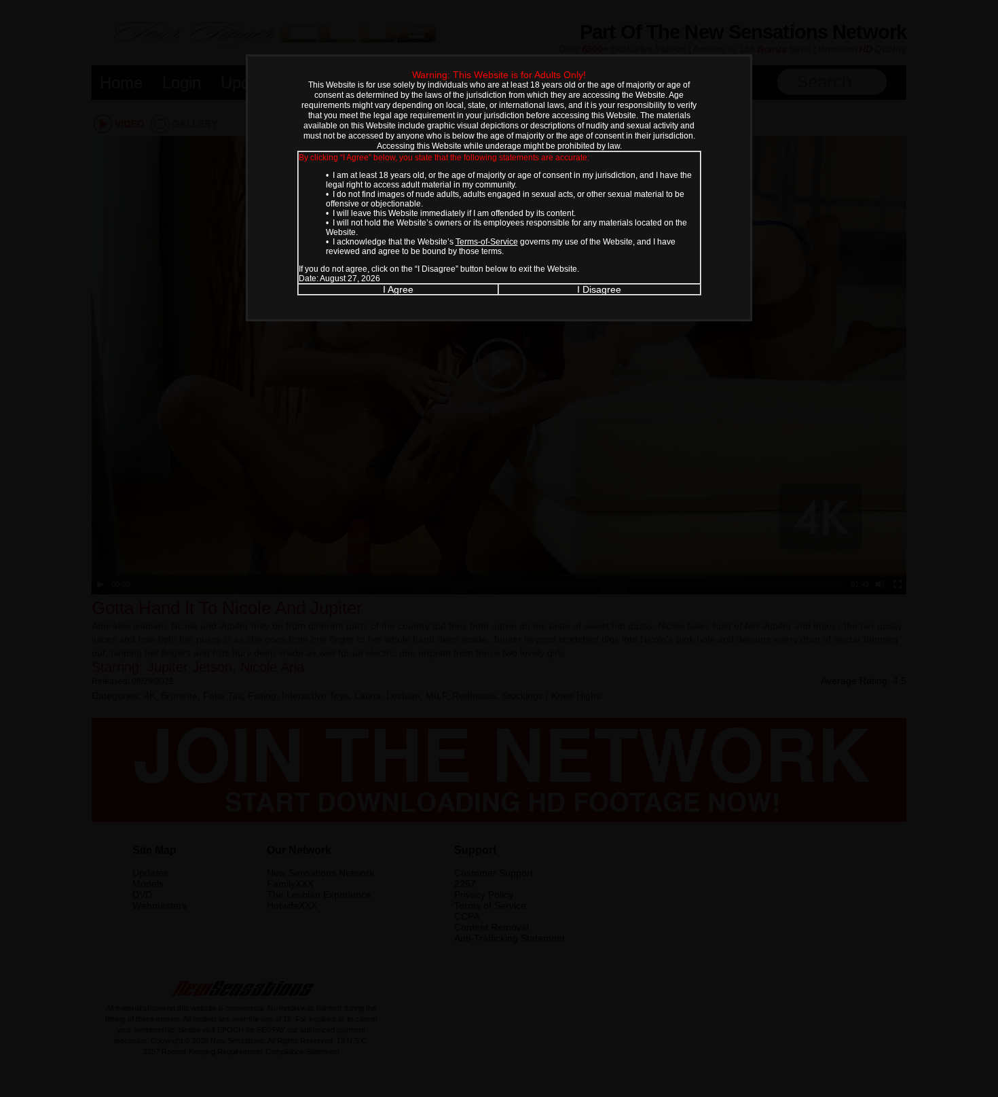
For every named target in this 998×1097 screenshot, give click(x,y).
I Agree (398, 289)
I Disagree (599, 289)
